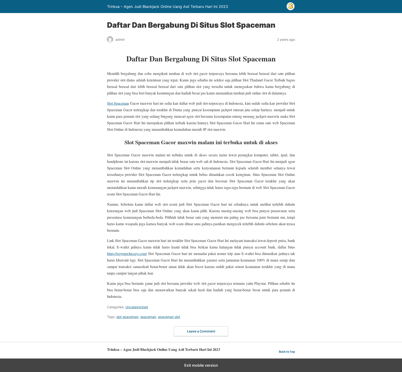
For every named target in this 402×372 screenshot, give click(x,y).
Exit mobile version (201, 365)
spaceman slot (169, 317)
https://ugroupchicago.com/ (127, 253)
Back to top (287, 351)
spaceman (148, 317)
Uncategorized (136, 307)
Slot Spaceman (118, 103)
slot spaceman (127, 317)
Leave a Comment (201, 331)
